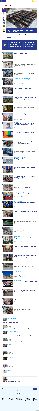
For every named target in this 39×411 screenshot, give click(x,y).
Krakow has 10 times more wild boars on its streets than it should (25, 264)
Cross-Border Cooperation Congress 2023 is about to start (25, 281)
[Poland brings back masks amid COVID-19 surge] (8, 90)
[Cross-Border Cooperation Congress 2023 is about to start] (8, 283)
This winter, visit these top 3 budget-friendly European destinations (25, 273)
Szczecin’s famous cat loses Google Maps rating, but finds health (25, 256)
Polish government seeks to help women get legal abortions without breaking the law (15, 47)
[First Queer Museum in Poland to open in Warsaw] (8, 134)
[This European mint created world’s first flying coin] (8, 222)
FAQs (7, 403)
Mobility (34, 398)
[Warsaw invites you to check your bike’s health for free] (8, 310)
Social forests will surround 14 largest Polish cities (24, 106)
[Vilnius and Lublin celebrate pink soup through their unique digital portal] (8, 187)
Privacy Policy (16, 403)
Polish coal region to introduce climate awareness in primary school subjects (14, 44)
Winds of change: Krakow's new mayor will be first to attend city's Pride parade (24, 177)
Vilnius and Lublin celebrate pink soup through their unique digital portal (24, 185)
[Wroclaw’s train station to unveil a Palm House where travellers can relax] (8, 239)
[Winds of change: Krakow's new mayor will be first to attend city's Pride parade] (8, 178)
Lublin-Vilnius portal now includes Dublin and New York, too (30, 42)
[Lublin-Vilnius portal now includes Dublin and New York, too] (8, 81)
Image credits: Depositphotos (31, 403)
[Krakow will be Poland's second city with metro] (8, 55)
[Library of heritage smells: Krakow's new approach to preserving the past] (8, 143)
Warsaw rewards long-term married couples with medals (25, 211)
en (2, 52)
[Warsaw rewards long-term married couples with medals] (8, 213)
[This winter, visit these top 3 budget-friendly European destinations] (8, 275)
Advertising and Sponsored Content (23, 403)
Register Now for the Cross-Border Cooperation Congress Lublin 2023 (25, 300)
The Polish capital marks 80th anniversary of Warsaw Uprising (24, 115)
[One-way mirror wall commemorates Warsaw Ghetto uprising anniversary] (8, 292)
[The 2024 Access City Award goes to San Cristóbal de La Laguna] (8, 248)
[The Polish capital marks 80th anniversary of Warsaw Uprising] (8, 117)
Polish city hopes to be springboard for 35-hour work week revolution (30, 47)
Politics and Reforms (10, 399)
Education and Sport (27, 399)
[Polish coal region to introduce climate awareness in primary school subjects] (8, 64)
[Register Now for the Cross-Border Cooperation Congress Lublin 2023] (8, 301)
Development (9, 400)
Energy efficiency (35, 400)
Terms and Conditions (11, 403)
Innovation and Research (19, 399)
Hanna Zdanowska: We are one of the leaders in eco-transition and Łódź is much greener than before (24, 124)
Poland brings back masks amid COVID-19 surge (30, 44)
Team (2, 399)
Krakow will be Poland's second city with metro (15, 42)
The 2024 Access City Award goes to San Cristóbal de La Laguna (25, 247)
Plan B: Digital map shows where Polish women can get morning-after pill (25, 159)
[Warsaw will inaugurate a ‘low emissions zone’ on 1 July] (8, 152)
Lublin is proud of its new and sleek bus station (23, 228)
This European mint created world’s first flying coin (24, 220)
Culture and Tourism (27, 398)
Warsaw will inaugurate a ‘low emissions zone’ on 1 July (25, 149)
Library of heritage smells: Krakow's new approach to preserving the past (25, 142)
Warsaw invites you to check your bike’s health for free (25, 307)
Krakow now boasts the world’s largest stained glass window (24, 203)
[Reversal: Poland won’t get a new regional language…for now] (8, 169)
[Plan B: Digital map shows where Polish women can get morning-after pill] (8, 160)
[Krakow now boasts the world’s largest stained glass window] (8, 204)
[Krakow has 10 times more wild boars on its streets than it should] (8, 266)
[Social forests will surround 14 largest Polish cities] (8, 108)
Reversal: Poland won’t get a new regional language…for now (25, 168)
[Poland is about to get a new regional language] (8, 196)
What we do (3, 398)
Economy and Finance (10, 398)
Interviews (1, 1)
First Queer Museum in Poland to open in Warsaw (24, 132)
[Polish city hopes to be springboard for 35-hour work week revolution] (8, 99)
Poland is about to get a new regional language (23, 193)
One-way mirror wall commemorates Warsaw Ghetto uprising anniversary (24, 291)
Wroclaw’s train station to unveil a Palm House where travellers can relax (24, 238)
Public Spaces (35, 399)
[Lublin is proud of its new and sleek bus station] (8, 231)
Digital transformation (18, 398)
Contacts (3, 400)
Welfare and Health (27, 400)
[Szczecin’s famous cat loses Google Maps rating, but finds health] (8, 257)
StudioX (21, 405)
